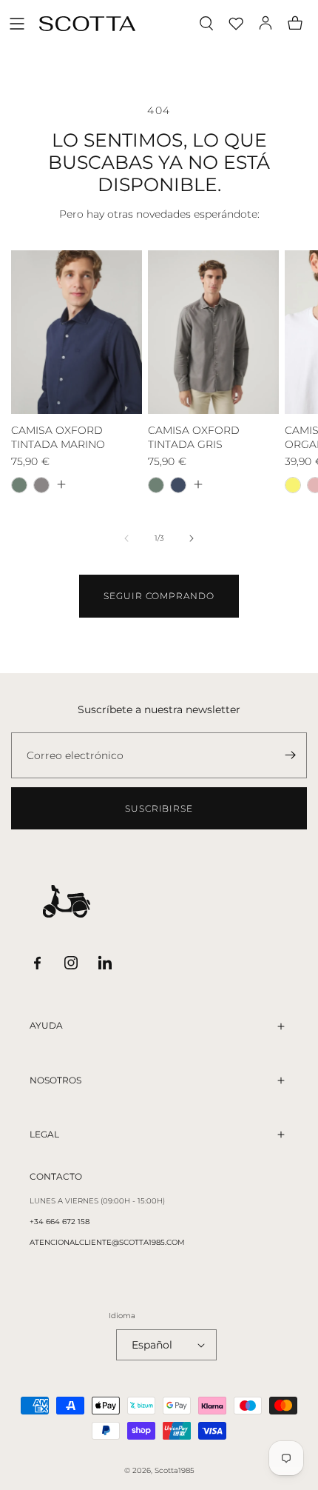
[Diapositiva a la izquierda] (126, 538)
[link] (159, 596)
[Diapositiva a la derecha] (191, 538)
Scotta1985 (174, 1470)
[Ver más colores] (60, 484)
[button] (17, 23)
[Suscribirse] (290, 755)
